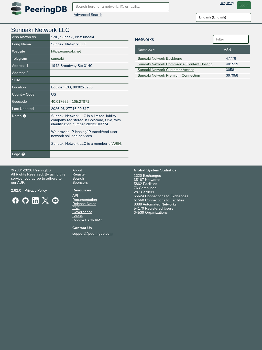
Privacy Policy (36, 190)
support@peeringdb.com (92, 233)
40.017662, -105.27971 (70, 101)
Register (226, 3)
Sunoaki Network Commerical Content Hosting (175, 64)
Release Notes (84, 204)
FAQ (76, 208)
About (77, 170)
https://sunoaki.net (66, 51)
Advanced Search (88, 15)
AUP (20, 182)
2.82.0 (16, 190)
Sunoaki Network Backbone (160, 58)
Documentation (84, 200)
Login (243, 5)
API (75, 195)
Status (77, 216)
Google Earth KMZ (87, 220)
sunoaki (57, 58)
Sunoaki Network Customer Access (166, 70)
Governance (82, 212)
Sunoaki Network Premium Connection (169, 75)
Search (78, 178)
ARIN (116, 143)
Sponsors (80, 182)
